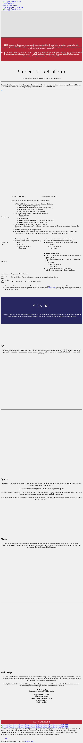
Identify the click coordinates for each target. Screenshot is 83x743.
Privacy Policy (30, 741)
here (48, 286)
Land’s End (51, 288)
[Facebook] (6, 738)
